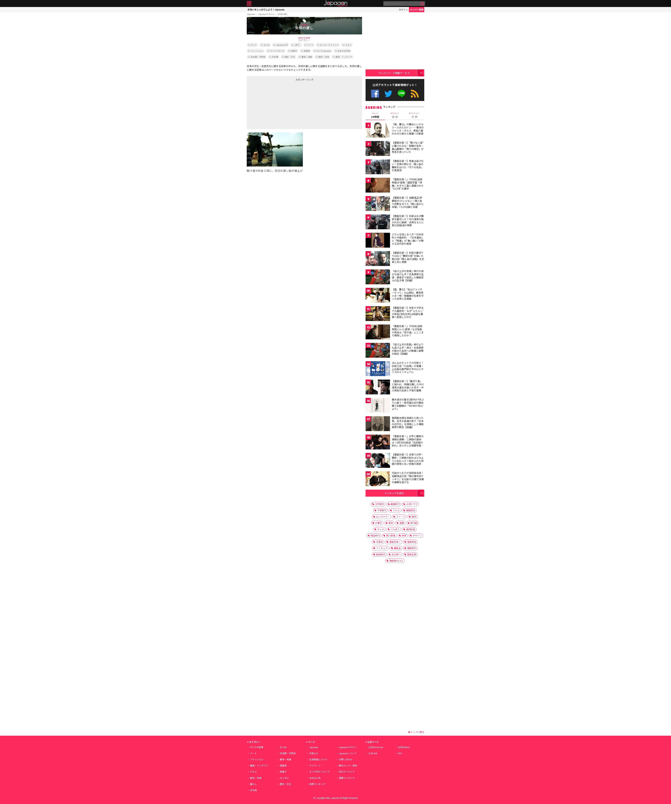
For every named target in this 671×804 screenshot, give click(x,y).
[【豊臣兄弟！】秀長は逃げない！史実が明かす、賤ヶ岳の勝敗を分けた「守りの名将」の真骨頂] (378, 167)
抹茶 (404, 535)
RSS (414, 94)
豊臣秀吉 (411, 541)
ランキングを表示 (394, 493)
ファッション (257, 50)
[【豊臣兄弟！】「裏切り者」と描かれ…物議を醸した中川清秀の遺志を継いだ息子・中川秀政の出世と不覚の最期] (378, 387)
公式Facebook (375, 94)
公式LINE (401, 94)
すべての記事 (256, 747)
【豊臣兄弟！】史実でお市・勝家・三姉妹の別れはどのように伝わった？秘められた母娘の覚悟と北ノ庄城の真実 (408, 459)
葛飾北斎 (411, 554)
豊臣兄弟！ (395, 541)
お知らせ (313, 753)
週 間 (394, 115)
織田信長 (410, 529)
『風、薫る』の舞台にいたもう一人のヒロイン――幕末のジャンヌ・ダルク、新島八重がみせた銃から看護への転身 (408, 128)
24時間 (375, 115)
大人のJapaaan (323, 50)
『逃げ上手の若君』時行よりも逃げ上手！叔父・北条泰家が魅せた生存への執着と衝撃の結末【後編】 (408, 349)
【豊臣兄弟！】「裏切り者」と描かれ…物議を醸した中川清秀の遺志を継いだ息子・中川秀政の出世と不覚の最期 (408, 385)
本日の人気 (315, 778)
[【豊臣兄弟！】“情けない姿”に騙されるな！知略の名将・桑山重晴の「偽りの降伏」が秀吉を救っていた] (378, 149)
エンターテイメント (329, 44)
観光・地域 (324, 56)
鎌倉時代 (411, 548)
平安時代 (381, 510)
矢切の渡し (283, 14)
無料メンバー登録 (348, 765)
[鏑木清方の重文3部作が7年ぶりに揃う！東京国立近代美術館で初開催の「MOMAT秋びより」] (378, 406)
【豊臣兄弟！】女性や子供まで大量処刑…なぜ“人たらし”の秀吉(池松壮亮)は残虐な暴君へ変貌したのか (408, 312)
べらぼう (395, 529)
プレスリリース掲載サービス (394, 73)
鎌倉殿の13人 (396, 560)
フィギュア (381, 548)
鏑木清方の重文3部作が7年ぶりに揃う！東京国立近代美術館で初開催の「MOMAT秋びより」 (408, 404)
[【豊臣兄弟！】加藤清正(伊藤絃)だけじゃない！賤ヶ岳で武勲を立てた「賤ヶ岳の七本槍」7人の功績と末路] (378, 204)
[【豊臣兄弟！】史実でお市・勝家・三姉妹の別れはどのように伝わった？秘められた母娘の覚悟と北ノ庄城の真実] (378, 461)
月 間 (414, 115)
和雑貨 (307, 50)
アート (310, 44)
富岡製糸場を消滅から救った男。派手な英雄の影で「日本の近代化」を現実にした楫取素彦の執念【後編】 (408, 422)
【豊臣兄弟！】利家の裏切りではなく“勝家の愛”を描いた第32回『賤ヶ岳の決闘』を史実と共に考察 (408, 257)
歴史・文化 (290, 56)
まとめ (266, 44)
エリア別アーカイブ (319, 771)
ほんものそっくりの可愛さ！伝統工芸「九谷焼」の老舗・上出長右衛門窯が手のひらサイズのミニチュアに (408, 367)
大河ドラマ (411, 504)
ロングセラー (383, 516)
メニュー (249, 3)
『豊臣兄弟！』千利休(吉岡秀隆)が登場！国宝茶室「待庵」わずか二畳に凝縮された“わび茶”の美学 (408, 183)
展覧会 (397, 548)
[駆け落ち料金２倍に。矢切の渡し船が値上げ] (275, 150)
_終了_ (297, 44)
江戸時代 (379, 504)
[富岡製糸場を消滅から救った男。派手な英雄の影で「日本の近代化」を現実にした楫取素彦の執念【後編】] (378, 424)
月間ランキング (317, 784)
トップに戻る (417, 732)
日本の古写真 (344, 50)
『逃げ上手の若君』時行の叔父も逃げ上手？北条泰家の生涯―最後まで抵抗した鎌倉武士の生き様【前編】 (408, 275)
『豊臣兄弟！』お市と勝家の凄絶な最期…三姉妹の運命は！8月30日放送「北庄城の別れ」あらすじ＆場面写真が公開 (408, 442)
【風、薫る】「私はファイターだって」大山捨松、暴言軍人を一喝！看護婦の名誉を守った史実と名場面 (408, 294)
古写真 (253, 790)
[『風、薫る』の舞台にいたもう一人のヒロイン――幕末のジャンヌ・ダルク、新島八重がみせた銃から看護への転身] (378, 131)
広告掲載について (318, 759)
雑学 (414, 516)
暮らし (253, 784)
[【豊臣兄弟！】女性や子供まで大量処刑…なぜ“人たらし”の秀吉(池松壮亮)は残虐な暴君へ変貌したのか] (378, 314)
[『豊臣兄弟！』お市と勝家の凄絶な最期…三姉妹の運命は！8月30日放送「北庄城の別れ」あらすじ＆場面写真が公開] (378, 442)
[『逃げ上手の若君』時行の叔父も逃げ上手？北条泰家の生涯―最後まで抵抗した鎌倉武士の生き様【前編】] (378, 277)
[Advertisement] (275, 104)
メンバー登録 (416, 9)
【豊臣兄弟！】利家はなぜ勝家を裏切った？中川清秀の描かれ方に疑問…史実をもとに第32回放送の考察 (408, 220)
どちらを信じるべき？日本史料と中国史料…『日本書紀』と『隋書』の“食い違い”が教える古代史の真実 (408, 239)
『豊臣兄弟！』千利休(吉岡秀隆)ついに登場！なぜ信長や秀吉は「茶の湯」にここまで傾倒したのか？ (408, 330)
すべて (254, 44)
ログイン (403, 9)
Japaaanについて (348, 753)
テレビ (380, 529)
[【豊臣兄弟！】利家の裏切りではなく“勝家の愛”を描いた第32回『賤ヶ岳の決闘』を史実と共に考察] (378, 259)
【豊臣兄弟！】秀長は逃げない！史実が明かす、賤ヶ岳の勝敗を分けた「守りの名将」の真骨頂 (408, 165)
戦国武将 (410, 510)
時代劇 (413, 523)
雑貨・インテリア (344, 56)
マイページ (315, 765)
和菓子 (294, 50)
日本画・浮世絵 (258, 56)
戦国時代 (395, 504)
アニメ (396, 510)
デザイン (417, 535)
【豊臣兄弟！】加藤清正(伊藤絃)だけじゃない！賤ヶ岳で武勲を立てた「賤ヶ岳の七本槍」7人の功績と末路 (408, 202)
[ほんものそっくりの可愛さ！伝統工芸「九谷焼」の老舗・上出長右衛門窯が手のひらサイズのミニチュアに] (378, 369)
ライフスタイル (277, 50)
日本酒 (275, 56)
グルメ (348, 44)
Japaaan (335, 4)
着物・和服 (307, 56)
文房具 (379, 541)
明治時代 (375, 535)
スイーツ (400, 516)
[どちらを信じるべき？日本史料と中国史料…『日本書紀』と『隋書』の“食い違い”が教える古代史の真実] (378, 241)
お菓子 (378, 523)
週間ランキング (347, 778)
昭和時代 (380, 554)
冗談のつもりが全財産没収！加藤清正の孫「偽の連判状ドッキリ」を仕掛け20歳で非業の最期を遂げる (408, 477)
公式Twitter (388, 94)
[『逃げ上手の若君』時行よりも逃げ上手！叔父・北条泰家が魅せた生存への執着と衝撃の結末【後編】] (378, 351)
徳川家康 (390, 535)
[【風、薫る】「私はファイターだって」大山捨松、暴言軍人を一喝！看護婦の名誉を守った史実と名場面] (378, 296)
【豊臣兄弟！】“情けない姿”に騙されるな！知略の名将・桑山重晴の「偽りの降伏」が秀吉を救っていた (408, 147)
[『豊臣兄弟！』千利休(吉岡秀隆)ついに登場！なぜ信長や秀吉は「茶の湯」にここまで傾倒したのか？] (378, 332)
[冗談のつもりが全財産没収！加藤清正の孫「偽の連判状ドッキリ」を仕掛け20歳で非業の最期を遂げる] (378, 479)
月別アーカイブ (347, 771)
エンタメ (284, 778)
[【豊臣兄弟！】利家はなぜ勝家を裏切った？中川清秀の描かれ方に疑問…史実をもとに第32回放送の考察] (378, 222)
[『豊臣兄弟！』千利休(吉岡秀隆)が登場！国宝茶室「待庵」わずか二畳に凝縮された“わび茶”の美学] (378, 186)
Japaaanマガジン (266, 14)
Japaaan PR (282, 44)
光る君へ (396, 554)
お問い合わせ (345, 759)
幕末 (390, 523)
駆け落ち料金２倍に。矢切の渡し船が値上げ (275, 170)
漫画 (401, 523)
